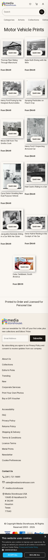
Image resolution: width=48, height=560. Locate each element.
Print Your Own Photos (13, 393)
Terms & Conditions (11, 437)
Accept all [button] (13, 555)
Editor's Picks (8, 370)
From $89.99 (18, 284)
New (4, 381)
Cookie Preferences (11, 460)
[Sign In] (43, 4)
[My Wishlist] (30, 4)
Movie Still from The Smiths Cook (9, 142)
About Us (6, 359)
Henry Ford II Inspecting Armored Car (35, 147)
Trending (6, 376)
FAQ (4, 415)
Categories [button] (9, 20)
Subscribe (37, 338)
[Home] (10, 4)
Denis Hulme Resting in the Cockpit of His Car (36, 235)
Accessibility (8, 409)
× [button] (45, 537)
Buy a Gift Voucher (11, 398)
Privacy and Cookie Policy (28, 547)
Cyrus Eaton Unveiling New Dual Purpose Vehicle (12, 194)
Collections (33, 20)
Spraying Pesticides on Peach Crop (34, 101)
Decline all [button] (35, 555)
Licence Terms (9, 443)
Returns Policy (9, 426)
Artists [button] (21, 20)
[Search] (41, 11)
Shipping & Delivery (11, 432)
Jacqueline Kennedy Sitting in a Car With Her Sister (12, 235)
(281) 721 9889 (12, 477)
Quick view (13, 53)
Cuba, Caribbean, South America (22, 275)
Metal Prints (8, 449)
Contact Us (7, 471)
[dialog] (24, 547)
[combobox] (21, 11)
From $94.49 (6, 70)
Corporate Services (11, 387)
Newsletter (7, 454)
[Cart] (37, 4)
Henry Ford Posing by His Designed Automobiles (11, 101)
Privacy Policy (8, 420)
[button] (24, 549)
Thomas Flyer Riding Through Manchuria (9, 61)
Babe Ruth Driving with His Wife (35, 61)
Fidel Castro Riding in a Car (36, 187)
